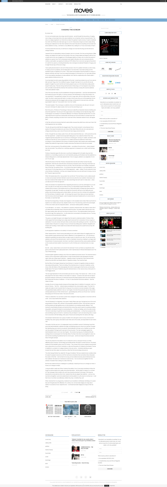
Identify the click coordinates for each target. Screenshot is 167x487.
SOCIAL (96, 20)
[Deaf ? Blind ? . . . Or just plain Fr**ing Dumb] (71, 409)
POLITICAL (72, 20)
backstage (102, 188)
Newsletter (77, 4)
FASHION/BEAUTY (80, 20)
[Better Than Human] (54, 409)
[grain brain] (88, 409)
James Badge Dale (16, 1)
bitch (100, 191)
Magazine (47, 4)
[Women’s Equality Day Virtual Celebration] (103, 141)
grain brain (87, 416)
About (54, 4)
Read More (112, 485)
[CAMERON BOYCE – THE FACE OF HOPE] (76, 449)
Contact (60, 4)
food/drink (102, 181)
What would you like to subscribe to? (108, 118)
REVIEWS (112, 20)
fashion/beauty (103, 177)
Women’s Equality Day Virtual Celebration (114, 140)
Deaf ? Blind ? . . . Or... (71, 416)
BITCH (108, 20)
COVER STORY (56, 20)
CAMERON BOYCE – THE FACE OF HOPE (87, 447)
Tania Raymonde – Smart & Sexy (80, 463)
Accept (106, 485)
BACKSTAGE (102, 20)
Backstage (111, 155)
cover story (102, 167)
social (52, 24)
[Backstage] (103, 157)
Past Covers (69, 4)
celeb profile (102, 170)
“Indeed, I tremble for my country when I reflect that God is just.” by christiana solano (83, 440)
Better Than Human (53, 416)
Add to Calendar (103, 58)
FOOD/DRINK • (90, 20)
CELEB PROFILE (64, 20)
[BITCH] (103, 149)
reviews (101, 194)
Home (46, 24)
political (101, 174)
